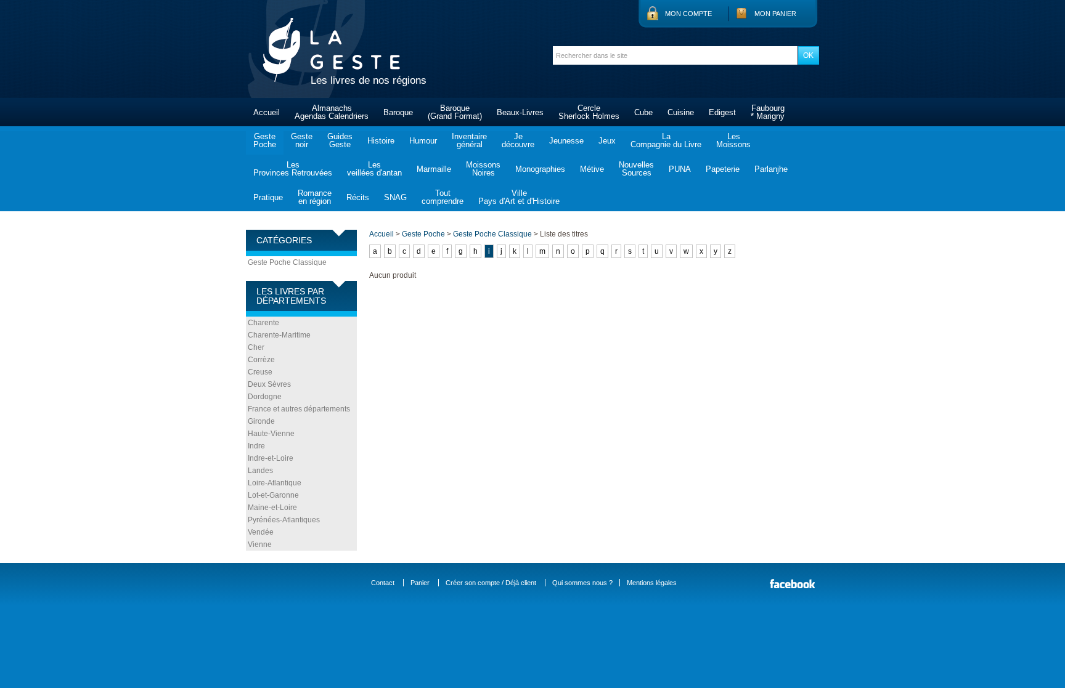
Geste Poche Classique (287, 262)
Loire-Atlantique (274, 483)
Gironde (261, 421)
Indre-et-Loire (270, 458)
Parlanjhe (771, 169)
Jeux (607, 140)
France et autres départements (299, 409)
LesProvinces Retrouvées (292, 168)
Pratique (268, 197)
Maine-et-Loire (272, 507)
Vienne (260, 544)
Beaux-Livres (520, 112)
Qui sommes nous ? (582, 582)
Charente (263, 322)
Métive (592, 169)
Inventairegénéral (469, 140)
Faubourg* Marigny (768, 112)
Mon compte (688, 13)
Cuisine (680, 112)
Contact (382, 582)
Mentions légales (652, 582)
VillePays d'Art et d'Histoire (519, 197)
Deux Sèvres (269, 384)
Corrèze (261, 359)
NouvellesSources (636, 168)
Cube (643, 112)
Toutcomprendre (442, 197)
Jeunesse (566, 140)
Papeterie (723, 169)
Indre (256, 446)
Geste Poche (423, 234)
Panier (420, 582)
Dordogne (265, 396)
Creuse (260, 372)
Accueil (266, 112)
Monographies (540, 169)
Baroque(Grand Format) (455, 112)
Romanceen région (315, 197)
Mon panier (775, 13)
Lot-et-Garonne (273, 495)
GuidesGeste (340, 140)
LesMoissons (733, 140)
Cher (256, 347)
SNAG (395, 197)
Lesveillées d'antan (374, 168)
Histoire (380, 140)
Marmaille (434, 169)
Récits (357, 197)
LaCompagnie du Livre (665, 140)
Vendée (261, 532)
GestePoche (264, 140)
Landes (260, 470)
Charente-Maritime (279, 335)
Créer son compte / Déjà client (491, 582)
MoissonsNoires (483, 168)
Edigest (722, 112)
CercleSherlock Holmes (588, 112)
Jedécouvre (518, 140)
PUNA (680, 169)
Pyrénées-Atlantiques (284, 520)
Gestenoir (301, 140)
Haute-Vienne (271, 433)
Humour (423, 140)
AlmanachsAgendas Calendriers (332, 112)
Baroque (398, 112)
